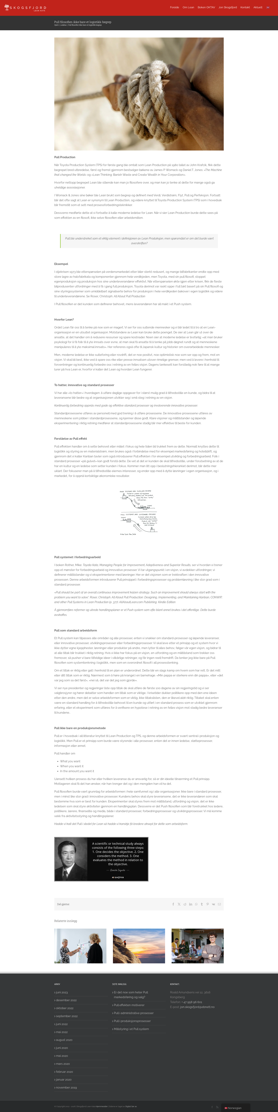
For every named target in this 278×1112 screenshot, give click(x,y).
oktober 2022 (64, 1008)
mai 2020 (62, 1056)
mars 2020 (63, 1063)
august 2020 (64, 1040)
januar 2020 (64, 1079)
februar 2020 (64, 1071)
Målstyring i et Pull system (131, 1029)
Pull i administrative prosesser (134, 1013)
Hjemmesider (102, 1106)
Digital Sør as (131, 1106)
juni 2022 (62, 1024)
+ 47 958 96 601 (192, 1002)
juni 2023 (62, 992)
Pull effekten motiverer (129, 1005)
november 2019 (66, 1087)
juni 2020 (62, 1048)
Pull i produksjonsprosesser (132, 1021)
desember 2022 (66, 1000)
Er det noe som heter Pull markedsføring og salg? (131, 995)
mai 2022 (62, 1032)
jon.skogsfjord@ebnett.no (197, 1007)
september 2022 (67, 1016)
